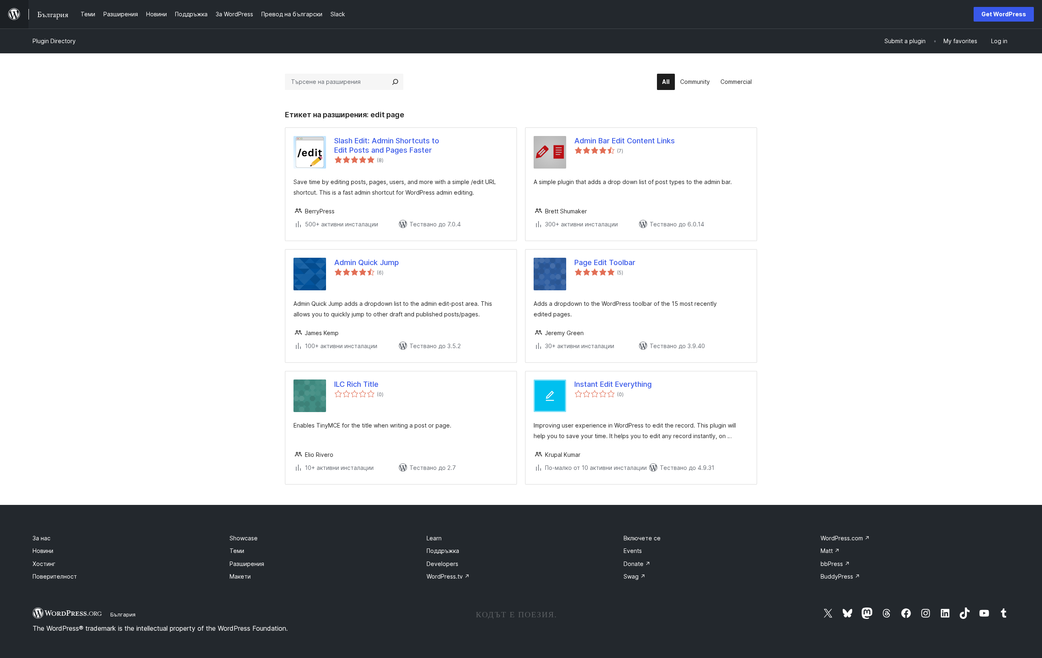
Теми (237, 550)
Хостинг (44, 563)
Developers (442, 563)
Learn (434, 538)
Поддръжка (443, 550)
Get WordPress (1003, 14)
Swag (635, 576)
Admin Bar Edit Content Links (624, 140)
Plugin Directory (54, 40)
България (123, 614)
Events (633, 550)
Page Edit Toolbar (604, 262)
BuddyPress (840, 576)
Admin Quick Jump (366, 262)
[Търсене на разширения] (395, 82)
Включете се (642, 538)
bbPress (835, 563)
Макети (240, 576)
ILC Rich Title (356, 384)
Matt (830, 550)
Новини (43, 550)
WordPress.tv (448, 576)
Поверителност (55, 576)
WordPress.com (845, 538)
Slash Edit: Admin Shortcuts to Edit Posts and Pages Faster (386, 145)
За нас (41, 538)
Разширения (247, 563)
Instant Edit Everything (613, 384)
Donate (637, 563)
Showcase (244, 538)
